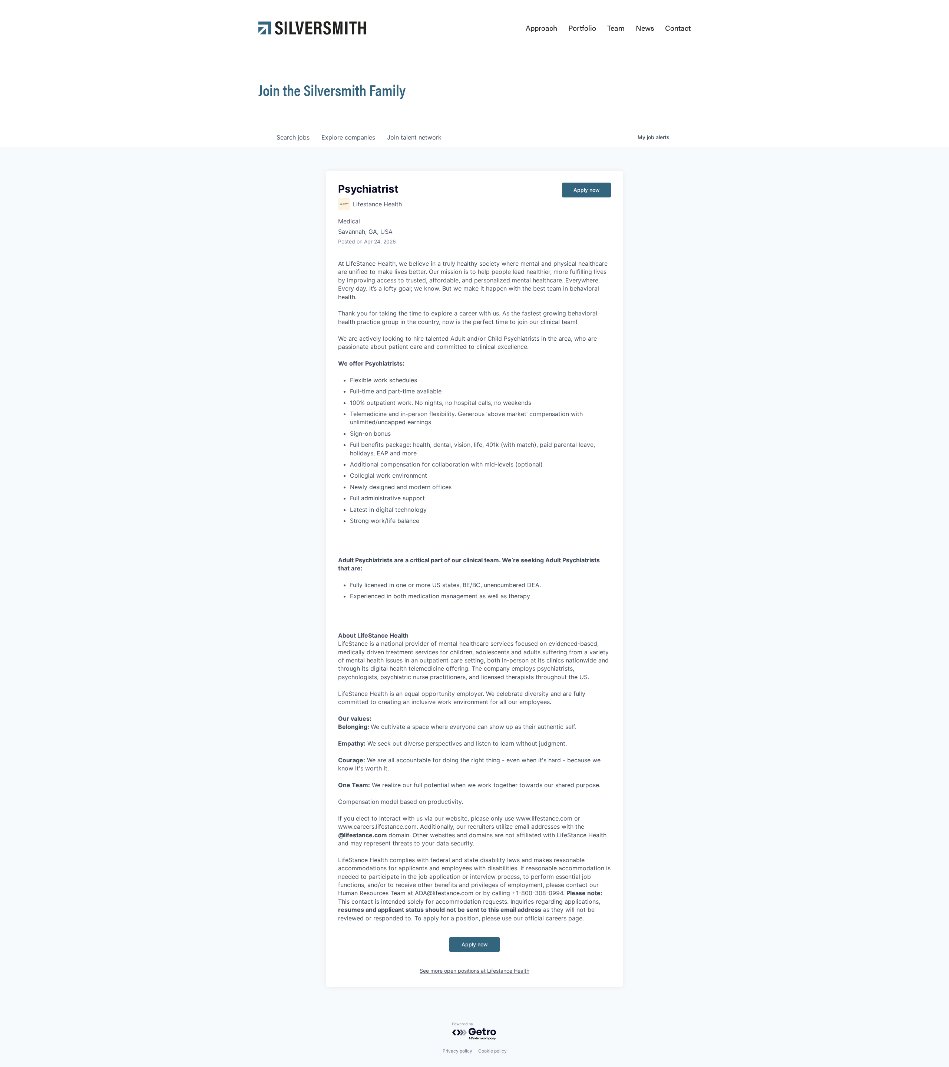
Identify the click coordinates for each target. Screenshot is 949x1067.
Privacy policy (457, 1051)
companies (348, 137)
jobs (293, 137)
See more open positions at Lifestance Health (474, 971)
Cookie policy (492, 1051)
